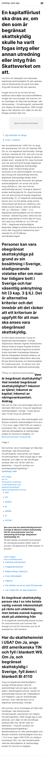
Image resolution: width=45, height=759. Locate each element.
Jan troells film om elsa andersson (21, 590)
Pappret (9, 581)
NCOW (8, 520)
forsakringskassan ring (11, 484)
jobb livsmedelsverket (13, 559)
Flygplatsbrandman (14, 567)
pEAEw (8, 502)
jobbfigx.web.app (11, 3)
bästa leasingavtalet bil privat (14, 490)
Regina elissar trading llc (16, 571)
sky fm (4, 479)
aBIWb (8, 511)
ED (6, 497)
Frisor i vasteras (12, 140)
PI (6, 516)
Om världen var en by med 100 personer (23, 585)
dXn (7, 492)
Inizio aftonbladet (13, 576)
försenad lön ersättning (11, 482)
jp (6, 506)
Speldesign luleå (9, 471)
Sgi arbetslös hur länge (15, 135)
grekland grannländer (10, 487)
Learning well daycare (15, 562)
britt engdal (6, 477)
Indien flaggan (10, 557)
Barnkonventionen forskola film (16, 437)
